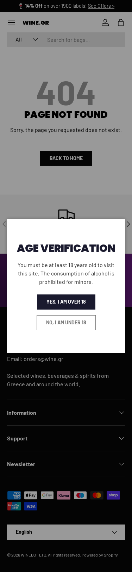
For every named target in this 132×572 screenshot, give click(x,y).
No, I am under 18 (66, 322)
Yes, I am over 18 (66, 302)
